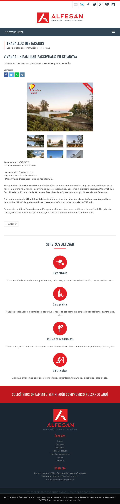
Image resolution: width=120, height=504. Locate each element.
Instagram (113, 4)
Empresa (60, 444)
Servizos (60, 448)
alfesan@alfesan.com (63, 480)
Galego (82, 4)
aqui (57, 500)
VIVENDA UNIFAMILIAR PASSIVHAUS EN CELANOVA (40, 56)
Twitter (94, 4)
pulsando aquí (97, 394)
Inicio (60, 441)
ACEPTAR (43, 500)
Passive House (60, 451)
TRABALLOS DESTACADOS (25, 43)
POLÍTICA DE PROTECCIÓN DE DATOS (46, 492)
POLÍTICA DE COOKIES (82, 492)
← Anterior (11, 224)
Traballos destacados (60, 454)
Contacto (60, 460)
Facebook (88, 4)
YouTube (107, 4)
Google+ (101, 4)
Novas (60, 457)
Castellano (75, 4)
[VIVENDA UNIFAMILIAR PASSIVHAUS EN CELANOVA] (60, 107)
